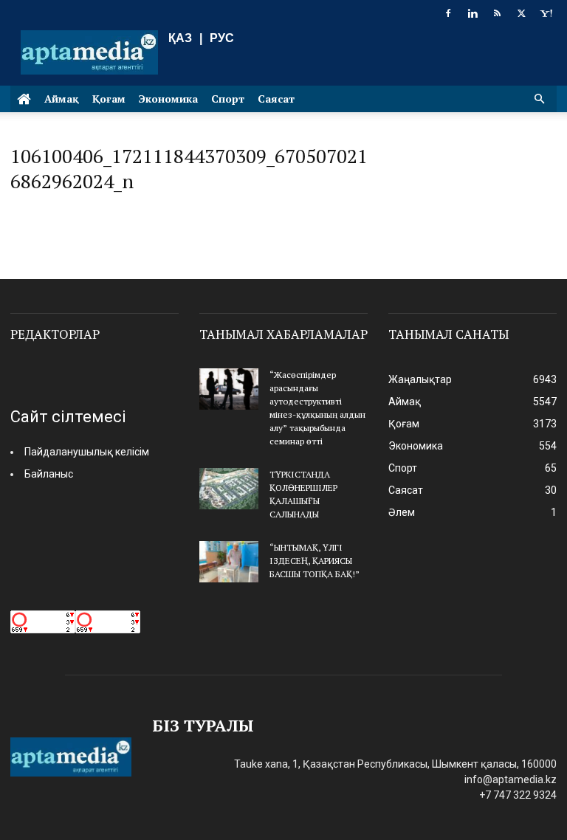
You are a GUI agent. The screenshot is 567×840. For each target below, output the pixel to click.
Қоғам (109, 99)
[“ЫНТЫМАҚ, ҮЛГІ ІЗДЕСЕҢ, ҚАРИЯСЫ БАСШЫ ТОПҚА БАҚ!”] (228, 561)
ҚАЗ (180, 38)
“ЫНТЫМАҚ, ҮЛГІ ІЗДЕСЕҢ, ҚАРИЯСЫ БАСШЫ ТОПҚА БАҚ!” (314, 560)
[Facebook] (448, 13)
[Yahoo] (546, 13)
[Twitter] (521, 13)
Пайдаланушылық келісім (86, 452)
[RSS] (497, 13)
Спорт (227, 99)
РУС (222, 38)
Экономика (168, 99)
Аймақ (61, 99)
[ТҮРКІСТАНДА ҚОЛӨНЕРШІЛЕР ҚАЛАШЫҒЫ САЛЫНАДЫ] (228, 488)
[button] (539, 99)
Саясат (276, 99)
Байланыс (48, 474)
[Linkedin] (472, 13)
